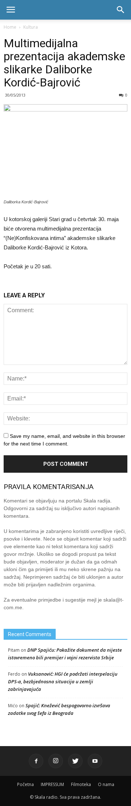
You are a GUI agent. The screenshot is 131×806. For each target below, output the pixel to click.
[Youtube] (95, 761)
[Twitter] (75, 761)
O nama (106, 784)
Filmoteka (81, 784)
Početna (25, 784)
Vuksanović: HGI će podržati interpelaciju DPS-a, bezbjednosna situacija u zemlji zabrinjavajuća (63, 681)
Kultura (30, 27)
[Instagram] (55, 761)
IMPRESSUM (52, 784)
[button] (121, 10)
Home (10, 27)
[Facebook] (36, 761)
